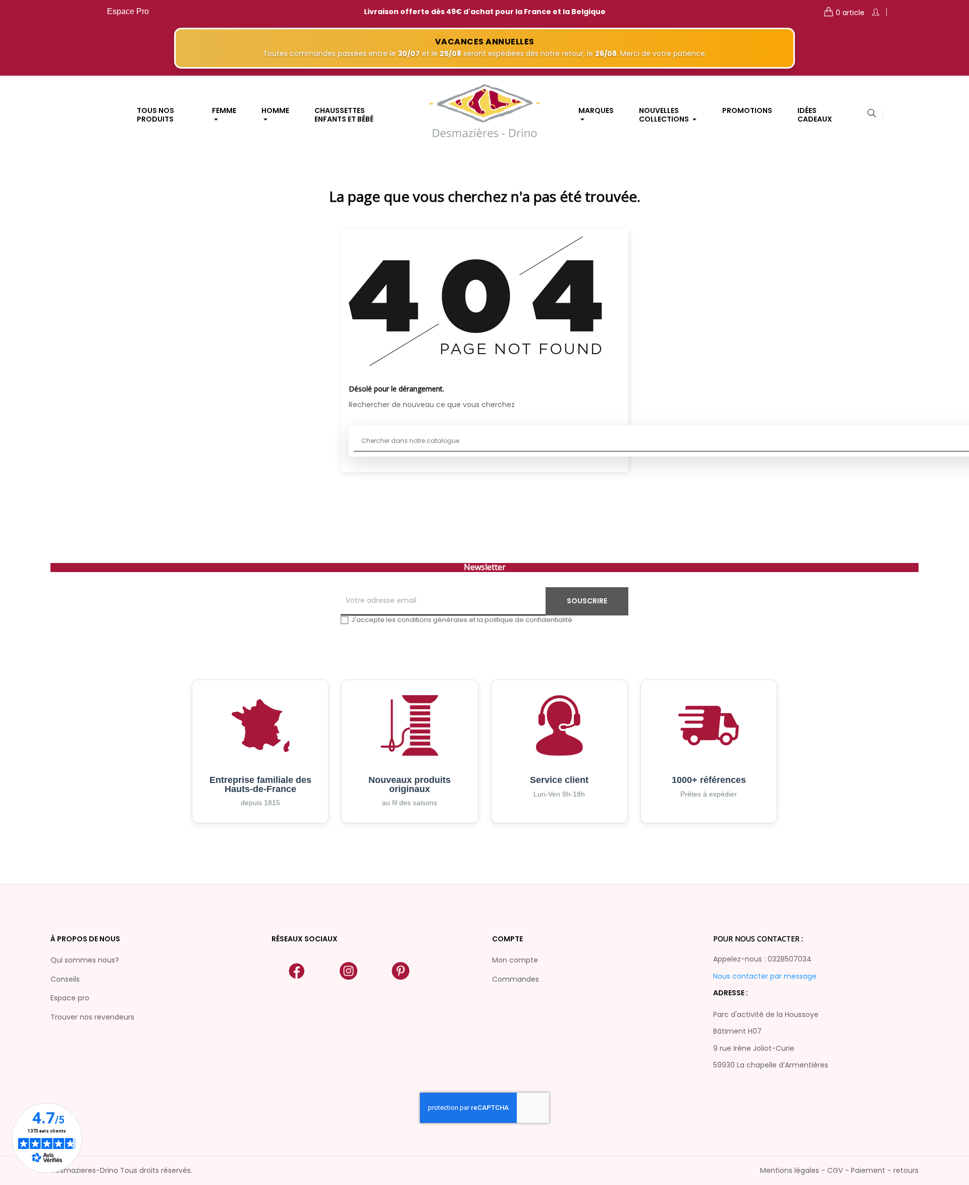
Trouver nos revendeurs (92, 1017)
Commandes (515, 979)
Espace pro (69, 998)
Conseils (65, 979)
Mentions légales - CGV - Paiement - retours (839, 1170)
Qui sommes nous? (84, 960)
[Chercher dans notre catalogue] (872, 114)
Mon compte (515, 960)
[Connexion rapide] (876, 12)
